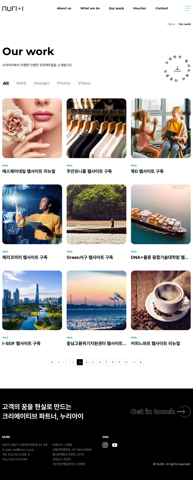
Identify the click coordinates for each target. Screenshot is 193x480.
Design (41, 83)
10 (126, 362)
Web (21, 83)
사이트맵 (188, 8)
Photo (63, 83)
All (6, 83)
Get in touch (153, 411)
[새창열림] (105, 445)
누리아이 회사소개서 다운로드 (177, 68)
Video (84, 83)
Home (171, 24)
